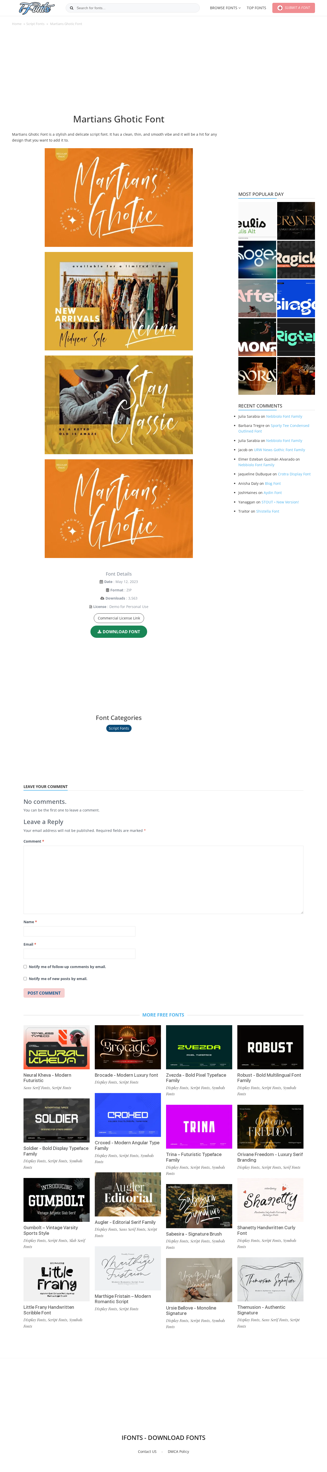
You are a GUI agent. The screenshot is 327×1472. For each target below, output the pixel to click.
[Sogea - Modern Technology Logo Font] (257, 259)
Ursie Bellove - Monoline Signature (191, 1310)
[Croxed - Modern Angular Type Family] (128, 1115)
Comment (34, 841)
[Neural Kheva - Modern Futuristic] (57, 1047)
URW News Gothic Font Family (279, 449)
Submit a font (297, 7)
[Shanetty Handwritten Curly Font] (270, 1200)
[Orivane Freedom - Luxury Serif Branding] (270, 1127)
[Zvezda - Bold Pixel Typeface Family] (199, 1047)
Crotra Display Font (294, 474)
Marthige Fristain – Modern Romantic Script (123, 1298)
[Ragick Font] (296, 259)
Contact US (147, 1451)
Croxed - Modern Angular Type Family (127, 1145)
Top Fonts (256, 7)
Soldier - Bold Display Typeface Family (56, 1151)
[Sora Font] (257, 376)
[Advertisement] (119, 72)
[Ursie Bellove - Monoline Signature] (199, 1280)
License (99, 606)
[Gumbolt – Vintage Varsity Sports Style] (57, 1200)
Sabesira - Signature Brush (194, 1234)
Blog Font (273, 483)
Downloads (115, 598)
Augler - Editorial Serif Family (125, 1222)
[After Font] (257, 298)
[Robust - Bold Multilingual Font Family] (270, 1047)
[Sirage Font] (296, 298)
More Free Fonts (163, 1015)
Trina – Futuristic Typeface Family (193, 1157)
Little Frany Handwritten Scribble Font (49, 1309)
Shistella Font (267, 511)
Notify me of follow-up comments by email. (67, 966)
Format (116, 590)
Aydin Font (273, 492)
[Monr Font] (257, 337)
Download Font (121, 632)
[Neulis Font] (257, 221)
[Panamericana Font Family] (296, 376)
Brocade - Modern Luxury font (126, 1075)
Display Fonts (35, 1160)
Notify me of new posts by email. (58, 978)
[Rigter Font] (296, 337)
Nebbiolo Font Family (284, 416)
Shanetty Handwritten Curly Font (266, 1230)
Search (71, 7)
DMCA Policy (178, 1451)
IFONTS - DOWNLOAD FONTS (163, 1437)
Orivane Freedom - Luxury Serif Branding (270, 1157)
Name (30, 921)
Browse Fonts (223, 7)
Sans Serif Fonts (37, 1087)
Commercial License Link (119, 618)
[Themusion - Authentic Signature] (270, 1279)
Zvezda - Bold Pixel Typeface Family (196, 1077)
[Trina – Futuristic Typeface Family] (199, 1127)
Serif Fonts (291, 1167)
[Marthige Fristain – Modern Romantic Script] (128, 1268)
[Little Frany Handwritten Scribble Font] (57, 1279)
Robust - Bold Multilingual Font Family (269, 1077)
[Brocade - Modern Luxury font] (128, 1047)
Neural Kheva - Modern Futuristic (47, 1077)
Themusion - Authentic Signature (261, 1309)
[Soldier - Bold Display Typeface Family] (57, 1120)
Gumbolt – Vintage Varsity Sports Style (51, 1230)
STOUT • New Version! (280, 502)
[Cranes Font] (296, 221)
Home (16, 23)
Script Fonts (35, 23)
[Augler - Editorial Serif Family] (128, 1194)
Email (30, 944)
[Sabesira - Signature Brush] (199, 1206)
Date (108, 581)
